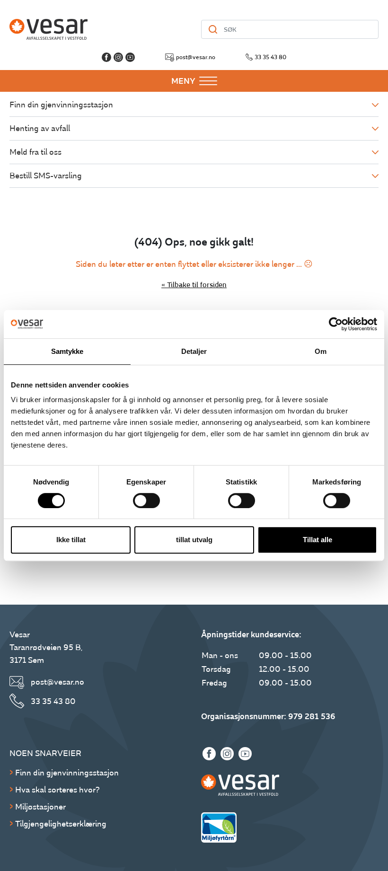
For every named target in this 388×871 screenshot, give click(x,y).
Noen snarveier (45, 753)
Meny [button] (183, 81)
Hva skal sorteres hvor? (57, 790)
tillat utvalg (194, 540)
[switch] (146, 500)
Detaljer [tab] (194, 351)
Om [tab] (320, 351)
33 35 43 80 (270, 57)
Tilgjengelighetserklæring (60, 824)
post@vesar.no (195, 57)
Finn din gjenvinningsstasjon (61, 105)
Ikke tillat (71, 540)
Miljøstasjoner (40, 807)
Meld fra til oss (35, 152)
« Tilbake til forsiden (194, 285)
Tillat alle (317, 540)
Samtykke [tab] (67, 351)
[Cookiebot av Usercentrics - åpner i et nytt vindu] (335, 324)
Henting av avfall (39, 128)
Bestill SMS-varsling (45, 176)
